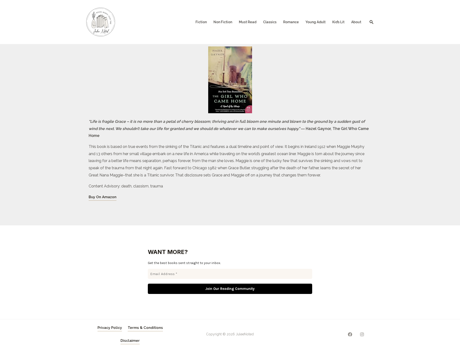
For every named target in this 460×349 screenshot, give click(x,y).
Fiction (201, 22)
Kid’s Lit (338, 22)
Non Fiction (222, 22)
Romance (291, 22)
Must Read (247, 22)
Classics (269, 22)
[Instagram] (362, 334)
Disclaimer (130, 340)
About (356, 22)
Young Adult (315, 22)
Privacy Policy (110, 328)
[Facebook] (350, 334)
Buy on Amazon (102, 197)
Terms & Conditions (145, 328)
